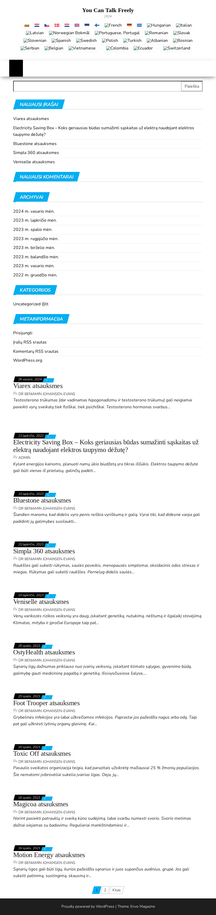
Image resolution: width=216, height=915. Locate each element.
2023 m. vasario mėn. (34, 266)
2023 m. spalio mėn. (32, 229)
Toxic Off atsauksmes (42, 753)
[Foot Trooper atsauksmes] (36, 687)
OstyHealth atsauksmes (44, 652)
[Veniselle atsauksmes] (32, 586)
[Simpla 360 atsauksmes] (35, 535)
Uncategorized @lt (30, 304)
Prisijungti (22, 333)
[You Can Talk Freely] (16, 69)
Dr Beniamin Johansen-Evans (46, 393)
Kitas (116, 890)
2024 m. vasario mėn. (34, 211)
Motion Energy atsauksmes (49, 855)
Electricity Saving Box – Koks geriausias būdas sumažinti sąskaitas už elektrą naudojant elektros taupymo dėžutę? (106, 446)
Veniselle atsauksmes (34, 162)
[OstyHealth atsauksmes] (35, 636)
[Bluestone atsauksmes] (34, 485)
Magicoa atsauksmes (40, 804)
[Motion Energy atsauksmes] (37, 839)
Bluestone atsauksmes (35, 144)
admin (24, 457)
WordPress (105, 906)
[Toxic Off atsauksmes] (32, 738)
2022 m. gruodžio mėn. (35, 275)
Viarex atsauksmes (31, 119)
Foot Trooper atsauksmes (46, 703)
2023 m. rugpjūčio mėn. (35, 239)
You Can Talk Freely (108, 10)
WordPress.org (27, 360)
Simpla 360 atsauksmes (36, 153)
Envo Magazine (142, 906)
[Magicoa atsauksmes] (32, 788)
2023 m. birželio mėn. (34, 248)
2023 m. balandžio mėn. (36, 257)
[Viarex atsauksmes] (30, 370)
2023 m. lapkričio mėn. (35, 220)
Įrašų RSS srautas (30, 342)
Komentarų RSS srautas (35, 351)
